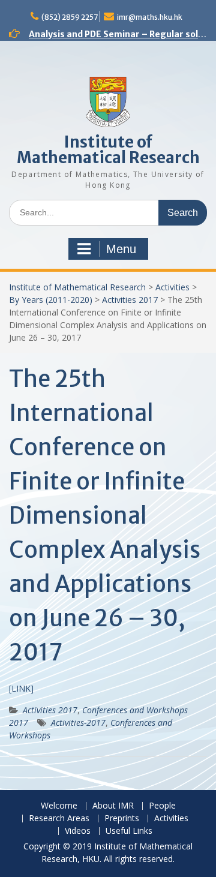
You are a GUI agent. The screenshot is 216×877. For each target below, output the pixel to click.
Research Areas (59, 818)
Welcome (59, 806)
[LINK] (21, 688)
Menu (121, 249)
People (162, 806)
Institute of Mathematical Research (108, 149)
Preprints (121, 818)
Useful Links (129, 831)
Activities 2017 (130, 299)
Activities (172, 287)
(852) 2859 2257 (69, 17)
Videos (78, 831)
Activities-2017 (78, 722)
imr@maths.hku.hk (149, 17)
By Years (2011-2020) (50, 299)
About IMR (113, 806)
